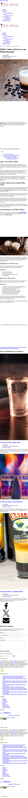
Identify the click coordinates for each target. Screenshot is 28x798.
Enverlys (6, 55)
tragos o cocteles (14, 663)
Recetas (4, 703)
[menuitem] (5, 796)
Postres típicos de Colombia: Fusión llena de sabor (13, 687)
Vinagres (7, 712)
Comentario (3, 640)
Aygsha (6, 445)
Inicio (4, 9)
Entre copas (5, 701)
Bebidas (4, 10)
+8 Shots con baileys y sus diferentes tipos (11, 591)
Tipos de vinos (6, 19)
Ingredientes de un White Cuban (13, 157)
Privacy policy (17, 715)
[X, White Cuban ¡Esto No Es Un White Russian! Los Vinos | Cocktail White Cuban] (6, 616)
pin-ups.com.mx (9, 15)
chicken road (8, 18)
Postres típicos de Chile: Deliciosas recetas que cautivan (15, 694)
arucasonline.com (9, 13)
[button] (9, 16)
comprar (4, 700)
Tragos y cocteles (6, 20)
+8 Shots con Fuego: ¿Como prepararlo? (11, 501)
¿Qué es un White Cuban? (9, 154)
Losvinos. (13, 717)
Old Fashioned (22, 212)
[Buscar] (14, 656)
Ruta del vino (5, 705)
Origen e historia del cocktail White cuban (12, 155)
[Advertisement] (14, 110)
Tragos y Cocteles (6, 57)
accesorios (1, 781)
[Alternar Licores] (23, 35)
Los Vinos (13, 660)
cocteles (8, 297)
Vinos (1, 663)
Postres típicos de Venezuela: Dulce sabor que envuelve (15, 688)
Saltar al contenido (4, 0)
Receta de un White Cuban (12, 158)
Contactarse (10, 715)
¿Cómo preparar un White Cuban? (10, 156)
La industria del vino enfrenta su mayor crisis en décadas (15, 680)
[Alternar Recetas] (23, 37)
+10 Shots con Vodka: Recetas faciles (10, 442)
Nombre (2, 632)
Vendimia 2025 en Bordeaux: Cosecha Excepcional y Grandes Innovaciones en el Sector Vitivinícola (14, 676)
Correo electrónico (4, 635)
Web (1, 637)
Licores (4, 702)
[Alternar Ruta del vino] (23, 40)
